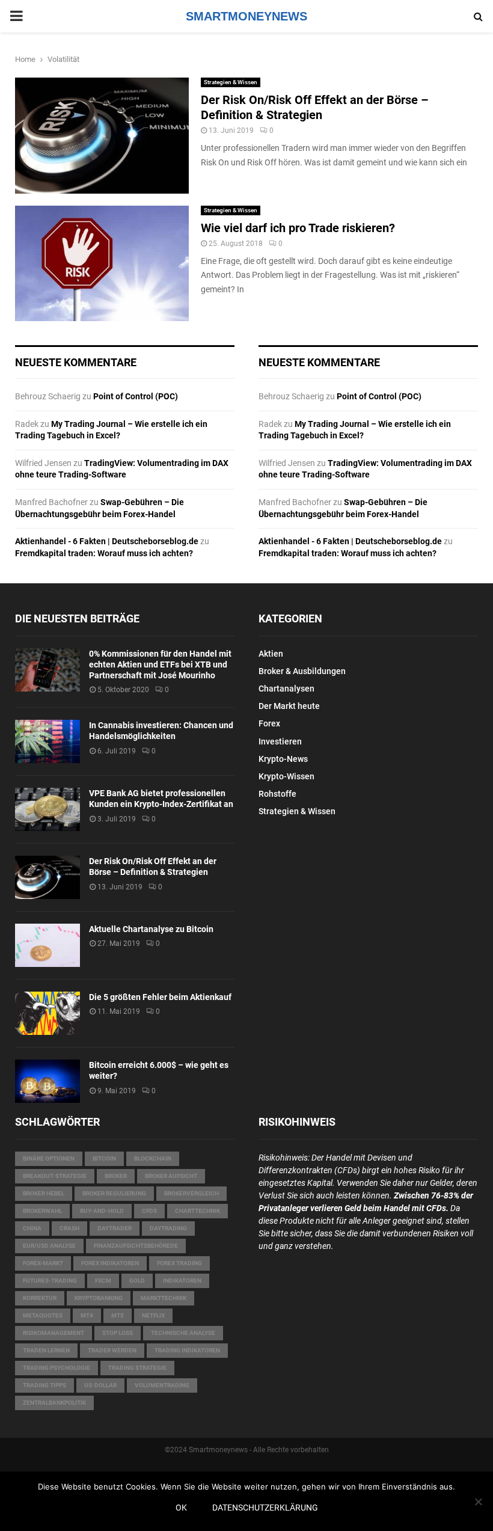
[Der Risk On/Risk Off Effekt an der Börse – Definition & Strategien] (47, 877)
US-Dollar (100, 1385)
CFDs (149, 1210)
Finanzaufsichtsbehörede (136, 1245)
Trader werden (112, 1350)
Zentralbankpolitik (54, 1402)
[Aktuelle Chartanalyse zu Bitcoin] (47, 945)
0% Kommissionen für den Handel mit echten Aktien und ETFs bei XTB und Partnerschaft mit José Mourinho (160, 664)
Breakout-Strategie (55, 1176)
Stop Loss (117, 1333)
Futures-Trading (50, 1280)
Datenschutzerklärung (265, 1507)
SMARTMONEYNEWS (246, 16)
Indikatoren (182, 1280)
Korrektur (40, 1298)
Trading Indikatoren (187, 1350)
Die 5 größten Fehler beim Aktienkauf (160, 997)
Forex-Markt (43, 1263)
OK (181, 1507)
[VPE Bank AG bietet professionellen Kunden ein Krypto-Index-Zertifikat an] (47, 809)
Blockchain (152, 1158)
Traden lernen (46, 1350)
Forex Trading (179, 1263)
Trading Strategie (137, 1367)
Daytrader (114, 1228)
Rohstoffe (277, 794)
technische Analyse (183, 1333)
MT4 (87, 1315)
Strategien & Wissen (230, 82)
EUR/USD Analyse (49, 1245)
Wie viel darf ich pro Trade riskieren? (298, 228)
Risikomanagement (53, 1333)
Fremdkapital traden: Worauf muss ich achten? (104, 553)
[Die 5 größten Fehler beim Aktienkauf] (47, 1013)
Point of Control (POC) (135, 396)
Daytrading (168, 1228)
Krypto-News (283, 759)
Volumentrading (162, 1385)
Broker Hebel (43, 1193)
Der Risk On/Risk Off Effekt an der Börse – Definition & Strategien (315, 107)
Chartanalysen (286, 688)
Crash (69, 1228)
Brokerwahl (42, 1210)
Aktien (271, 653)
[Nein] (478, 1502)
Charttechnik (197, 1210)
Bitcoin (104, 1158)
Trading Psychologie (56, 1367)
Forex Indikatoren (110, 1263)
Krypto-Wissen (286, 776)
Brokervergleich (191, 1193)
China (32, 1228)
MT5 (117, 1315)
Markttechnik (163, 1298)
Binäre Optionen (49, 1158)
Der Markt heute (289, 706)
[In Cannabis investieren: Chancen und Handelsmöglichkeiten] (47, 741)
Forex (269, 723)
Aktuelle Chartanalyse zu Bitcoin (151, 929)
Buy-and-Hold (102, 1210)
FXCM (103, 1280)
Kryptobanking (99, 1298)
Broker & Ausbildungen (302, 671)
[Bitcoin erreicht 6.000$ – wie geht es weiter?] (47, 1081)
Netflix (153, 1315)
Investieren (280, 741)
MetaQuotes (43, 1315)
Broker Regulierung (114, 1193)
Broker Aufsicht (171, 1176)
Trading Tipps (44, 1385)
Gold (137, 1280)
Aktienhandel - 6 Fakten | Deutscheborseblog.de (106, 541)
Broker (116, 1176)
